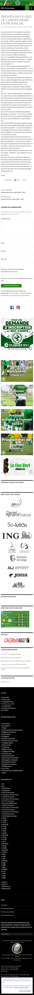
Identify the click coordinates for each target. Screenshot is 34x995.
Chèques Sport (7, 743)
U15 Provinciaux (8, 810)
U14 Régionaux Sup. (9, 816)
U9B (3, 856)
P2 (3, 784)
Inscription (6, 726)
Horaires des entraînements (12, 730)
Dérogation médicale (10, 760)
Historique (6, 700)
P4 (3, 786)
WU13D (5, 825)
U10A (4, 846)
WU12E (5, 835)
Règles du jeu (7, 749)
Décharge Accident (9, 762)
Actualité (5, 697)
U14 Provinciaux (8, 814)
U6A (3, 876)
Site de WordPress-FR (7, 915)
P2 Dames (6, 790)
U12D (4, 833)
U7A (3, 871)
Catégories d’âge (8, 751)
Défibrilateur (7, 766)
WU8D (4, 869)
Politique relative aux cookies (21, 987)
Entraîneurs (6, 734)
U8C (3, 867)
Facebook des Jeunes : (9, 596)
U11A (4, 837)
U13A (4, 818)
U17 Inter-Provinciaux (10, 799)
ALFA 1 (4, 882)
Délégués (5, 736)
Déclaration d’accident (10, 758)
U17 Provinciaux (8, 801)
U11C (4, 842)
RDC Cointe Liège (7, 8)
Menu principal (31, 8)
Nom (3, 243)
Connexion (4, 905)
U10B (4, 848)
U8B (3, 865)
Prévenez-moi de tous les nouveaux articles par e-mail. (17, 279)
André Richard (12, 27)
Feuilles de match (21, 664)
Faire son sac (7, 753)
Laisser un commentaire (25, 27)
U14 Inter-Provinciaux (10, 812)
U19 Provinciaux (8, 797)
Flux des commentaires (7, 912)
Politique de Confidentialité (12, 771)
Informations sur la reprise (23, 661)
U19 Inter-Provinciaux (10, 795)
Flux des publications (7, 908)
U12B (4, 829)
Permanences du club (10, 741)
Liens (4, 773)
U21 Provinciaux (8, 792)
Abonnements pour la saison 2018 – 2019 (13, 191)
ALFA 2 (4, 884)
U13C (4, 822)
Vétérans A (6, 886)
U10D (4, 852)
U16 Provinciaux (8, 805)
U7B (3, 874)
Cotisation (6, 724)
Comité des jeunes (9, 708)
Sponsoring (6, 745)
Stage (4, 728)
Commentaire (6, 218)
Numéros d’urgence (9, 764)
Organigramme (7, 702)
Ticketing (5, 747)
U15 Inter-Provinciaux (10, 807)
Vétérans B (6, 889)
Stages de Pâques (16, 654)
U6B (3, 878)
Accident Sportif (8, 756)
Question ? (18, 657)
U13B (4, 820)
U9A (3, 854)
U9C (3, 859)
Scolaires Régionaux (9, 803)
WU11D (5, 844)
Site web (3, 259)
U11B (4, 839)
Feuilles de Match (8, 739)
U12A (4, 827)
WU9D (4, 861)
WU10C (5, 850)
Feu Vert (5, 710)
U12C (4, 831)
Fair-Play (5, 768)
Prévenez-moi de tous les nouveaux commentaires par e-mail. (12, 270)
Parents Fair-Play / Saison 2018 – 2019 (12, 198)
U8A (3, 863)
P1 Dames (6, 788)
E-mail (3, 251)
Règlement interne (9, 732)
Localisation (6, 706)
